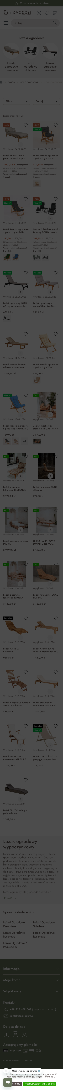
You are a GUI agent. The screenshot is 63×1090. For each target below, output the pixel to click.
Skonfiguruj (15, 1084)
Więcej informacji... (46, 1076)
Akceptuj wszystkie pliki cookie (40, 1084)
